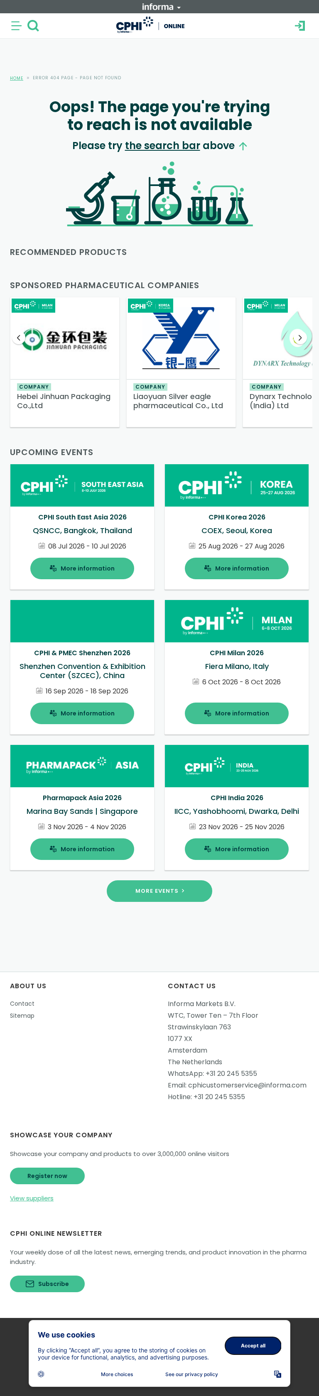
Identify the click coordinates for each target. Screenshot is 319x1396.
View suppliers (32, 1198)
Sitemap (22, 1015)
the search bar (162, 145)
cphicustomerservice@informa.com (247, 1085)
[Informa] (161, 6)
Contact (22, 1003)
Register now (47, 1176)
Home (16, 78)
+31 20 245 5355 (231, 1073)
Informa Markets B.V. (202, 1004)
